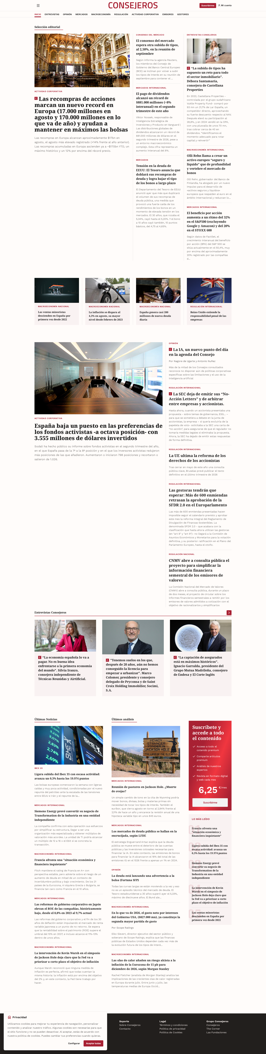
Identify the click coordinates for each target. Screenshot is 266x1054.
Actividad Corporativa (48, 91)
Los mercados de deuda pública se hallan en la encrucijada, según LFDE (144, 833)
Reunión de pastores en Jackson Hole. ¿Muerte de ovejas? (144, 789)
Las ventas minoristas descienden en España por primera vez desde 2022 (54, 315)
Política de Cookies (170, 1032)
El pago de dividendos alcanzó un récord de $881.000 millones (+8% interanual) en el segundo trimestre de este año (155, 102)
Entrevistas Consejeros (202, 35)
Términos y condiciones (173, 1025)
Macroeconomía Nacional (53, 306)
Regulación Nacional (182, 554)
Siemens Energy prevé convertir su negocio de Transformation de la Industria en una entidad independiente (67, 815)
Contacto (125, 1028)
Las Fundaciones (216, 1032)
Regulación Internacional (206, 306)
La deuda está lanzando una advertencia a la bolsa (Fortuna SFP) (143, 878)
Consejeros (213, 1025)
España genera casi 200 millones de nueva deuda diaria (155, 315)
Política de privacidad (172, 1028)
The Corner (213, 1028)
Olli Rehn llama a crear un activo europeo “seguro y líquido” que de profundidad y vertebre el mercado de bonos (209, 164)
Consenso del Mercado (150, 35)
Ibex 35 (38, 768)
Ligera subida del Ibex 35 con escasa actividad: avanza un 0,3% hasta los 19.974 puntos (67, 776)
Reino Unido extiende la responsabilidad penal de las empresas (208, 315)
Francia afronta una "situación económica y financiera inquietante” (64, 862)
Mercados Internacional (151, 88)
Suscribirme (207, 5)
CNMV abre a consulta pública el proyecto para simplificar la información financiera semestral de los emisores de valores (199, 570)
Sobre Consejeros (129, 1025)
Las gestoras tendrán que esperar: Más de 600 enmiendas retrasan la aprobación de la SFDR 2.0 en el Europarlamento (198, 497)
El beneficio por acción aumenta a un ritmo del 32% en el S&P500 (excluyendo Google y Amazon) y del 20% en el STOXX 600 (208, 221)
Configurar (74, 1043)
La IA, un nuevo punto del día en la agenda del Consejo (198, 352)
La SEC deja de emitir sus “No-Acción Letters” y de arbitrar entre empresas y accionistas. (199, 399)
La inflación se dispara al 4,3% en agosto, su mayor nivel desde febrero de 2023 (106, 315)
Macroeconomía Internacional (205, 150)
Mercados (142, 160)
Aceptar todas (93, 1043)
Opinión (173, 343)
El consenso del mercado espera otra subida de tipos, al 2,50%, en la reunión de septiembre (157, 47)
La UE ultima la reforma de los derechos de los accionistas (197, 458)
